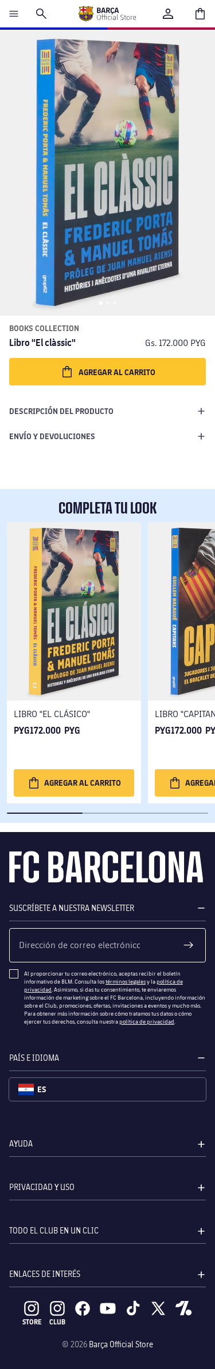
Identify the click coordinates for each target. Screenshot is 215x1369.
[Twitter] (158, 1308)
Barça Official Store (121, 1344)
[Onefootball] (183, 1308)
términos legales (125, 981)
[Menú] (14, 13)
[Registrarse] (189, 945)
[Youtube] (108, 1308)
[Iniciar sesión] (168, 14)
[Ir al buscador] (41, 13)
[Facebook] (82, 1308)
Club (57, 1322)
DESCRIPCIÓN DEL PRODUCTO (61, 411)
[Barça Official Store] (107, 13)
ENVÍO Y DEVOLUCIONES (52, 436)
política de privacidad (146, 1021)
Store (31, 1322)
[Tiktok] (133, 1308)
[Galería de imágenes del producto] (107, 173)
